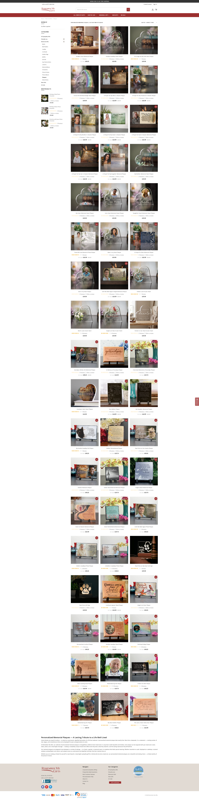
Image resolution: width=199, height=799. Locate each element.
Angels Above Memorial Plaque (143, 487)
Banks (43, 44)
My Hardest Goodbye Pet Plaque (84, 448)
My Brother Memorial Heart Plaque (143, 174)
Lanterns (44, 64)
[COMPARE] (96, 32)
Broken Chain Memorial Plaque (84, 56)
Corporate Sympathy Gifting (90, 770)
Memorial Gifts (104, 15)
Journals (44, 59)
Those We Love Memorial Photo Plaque (84, 252)
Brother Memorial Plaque (84, 487)
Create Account (148, 4)
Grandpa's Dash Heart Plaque (85, 409)
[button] (81, 795)
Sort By (143, 22)
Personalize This (85, 51)
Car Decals (44, 52)
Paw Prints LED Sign (84, 605)
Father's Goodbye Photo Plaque (84, 566)
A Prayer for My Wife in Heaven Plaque (114, 95)
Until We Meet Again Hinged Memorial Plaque (114, 291)
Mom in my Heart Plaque (114, 252)
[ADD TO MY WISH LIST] (96, 34)
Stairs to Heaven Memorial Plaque (85, 527)
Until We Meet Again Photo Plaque (144, 527)
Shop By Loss (91, 15)
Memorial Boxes (46, 67)
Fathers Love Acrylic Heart (144, 291)
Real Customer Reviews (89, 774)
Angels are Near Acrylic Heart (114, 331)
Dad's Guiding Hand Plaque (84, 683)
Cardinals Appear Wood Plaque (114, 605)
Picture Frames (45, 72)
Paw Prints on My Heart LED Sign (144, 566)
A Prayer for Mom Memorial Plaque (143, 252)
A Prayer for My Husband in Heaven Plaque (143, 95)
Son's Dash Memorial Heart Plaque (114, 213)
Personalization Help (88, 776)
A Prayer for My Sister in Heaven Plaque (114, 135)
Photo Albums (45, 75)
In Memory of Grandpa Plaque (114, 370)
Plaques (44, 77)
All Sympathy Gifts (79, 15)
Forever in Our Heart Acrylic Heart (144, 331)
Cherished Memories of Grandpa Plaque (144, 370)
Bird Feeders (45, 46)
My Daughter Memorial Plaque (144, 409)
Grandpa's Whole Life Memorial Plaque (84, 370)
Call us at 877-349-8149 (48, 4)
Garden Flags (45, 54)
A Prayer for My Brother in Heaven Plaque (84, 135)
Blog (84, 783)
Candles (44, 49)
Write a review (55, 100)
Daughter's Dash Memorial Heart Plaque (144, 213)
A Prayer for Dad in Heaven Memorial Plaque (144, 135)
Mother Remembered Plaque (114, 448)
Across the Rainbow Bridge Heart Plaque (85, 95)
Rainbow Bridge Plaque (144, 644)
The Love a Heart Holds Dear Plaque (144, 722)
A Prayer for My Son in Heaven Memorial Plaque (85, 174)
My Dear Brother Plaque (114, 722)
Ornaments (45, 69)
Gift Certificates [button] (115, 782)
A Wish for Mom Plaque (144, 683)
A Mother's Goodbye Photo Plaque (114, 566)
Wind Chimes (45, 80)
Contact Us (85, 781)
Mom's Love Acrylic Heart (84, 331)
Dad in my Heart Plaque (84, 291)
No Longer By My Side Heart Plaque (143, 56)
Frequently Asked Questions (90, 772)
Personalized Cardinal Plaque (85, 644)
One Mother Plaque (114, 409)
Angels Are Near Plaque (144, 605)
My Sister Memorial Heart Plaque (85, 213)
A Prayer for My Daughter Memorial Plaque (114, 174)
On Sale (123, 15)
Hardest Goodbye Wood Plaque (114, 644)
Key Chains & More (46, 62)
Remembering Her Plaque (85, 722)
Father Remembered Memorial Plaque (114, 487)
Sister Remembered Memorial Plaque (114, 527)
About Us (85, 779)
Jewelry (44, 57)
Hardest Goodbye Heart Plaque (114, 56)
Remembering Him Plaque (114, 683)
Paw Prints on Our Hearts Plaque (144, 448)
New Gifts (115, 15)
